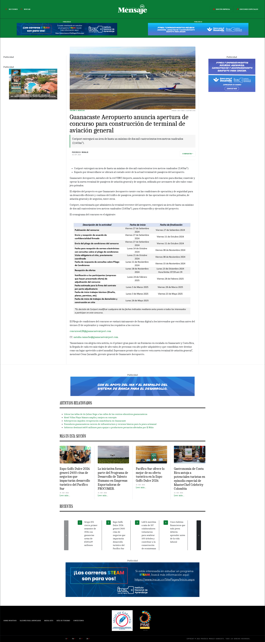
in (87, 639)
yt (80, 639)
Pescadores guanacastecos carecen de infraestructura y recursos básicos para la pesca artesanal (110, 424)
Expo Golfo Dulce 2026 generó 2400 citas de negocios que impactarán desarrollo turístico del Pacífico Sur (75, 479)
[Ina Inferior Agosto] (132, 579)
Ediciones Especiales (249, 9)
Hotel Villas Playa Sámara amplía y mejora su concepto (90, 417)
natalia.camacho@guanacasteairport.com (96, 337)
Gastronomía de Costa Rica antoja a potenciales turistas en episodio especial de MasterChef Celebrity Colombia (189, 479)
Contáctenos (78, 621)
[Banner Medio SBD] (132, 386)
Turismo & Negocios (77, 110)
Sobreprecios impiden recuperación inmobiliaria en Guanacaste (95, 421)
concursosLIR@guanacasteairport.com (90, 331)
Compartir (187, 154)
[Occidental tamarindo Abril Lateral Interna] (33, 84)
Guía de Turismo (63, 621)
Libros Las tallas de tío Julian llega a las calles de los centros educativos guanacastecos (105, 414)
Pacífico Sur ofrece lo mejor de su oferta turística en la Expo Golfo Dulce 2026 (150, 475)
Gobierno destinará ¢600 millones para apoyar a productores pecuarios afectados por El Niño (109, 427)
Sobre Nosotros (9, 621)
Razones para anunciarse (30, 621)
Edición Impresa (223, 9)
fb (73, 639)
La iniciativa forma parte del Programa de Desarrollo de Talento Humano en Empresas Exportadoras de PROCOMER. (113, 479)
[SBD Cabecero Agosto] (198, 29)
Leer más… (65, 495)
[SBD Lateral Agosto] (231, 75)
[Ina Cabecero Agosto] (67, 29)
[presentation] (66, 535)
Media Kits (48, 621)
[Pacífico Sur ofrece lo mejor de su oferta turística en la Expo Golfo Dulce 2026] (151, 454)
